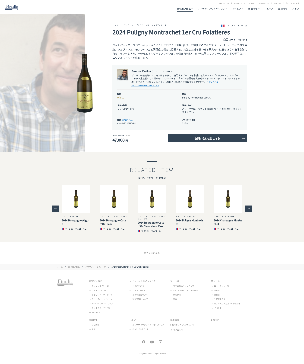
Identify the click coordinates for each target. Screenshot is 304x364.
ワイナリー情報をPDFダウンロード (145, 85)
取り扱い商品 (184, 8)
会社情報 (252, 8)
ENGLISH (277, 3)
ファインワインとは (100, 290)
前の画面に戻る (152, 253)
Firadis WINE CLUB (141, 329)
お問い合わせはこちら (207, 138)
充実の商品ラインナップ (183, 286)
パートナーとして (140, 290)
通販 (175, 299)
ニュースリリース (221, 286)
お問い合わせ (264, 3)
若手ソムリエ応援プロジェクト (227, 303)
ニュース (268, 8)
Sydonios (96, 312)
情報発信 (177, 294)
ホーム (60, 266)
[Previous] (55, 209)
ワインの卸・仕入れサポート (185, 290)
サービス (236, 8)
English (215, 319)
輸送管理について (140, 299)
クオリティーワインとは (102, 299)
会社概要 (95, 324)
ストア (295, 8)
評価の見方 (127, 119)
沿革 (93, 329)
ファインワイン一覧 (100, 286)
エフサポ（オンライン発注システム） (149, 324)
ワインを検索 (294, 3)
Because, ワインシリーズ (102, 303)
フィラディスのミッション (211, 8)
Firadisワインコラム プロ (244, 3)
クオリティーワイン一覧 (95, 266)
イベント (218, 308)
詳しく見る (213, 81)
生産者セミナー (220, 299)
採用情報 (283, 8)
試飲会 (217, 294)
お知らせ (218, 290)
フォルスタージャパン (101, 308)
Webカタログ (224, 3)
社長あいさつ (138, 286)
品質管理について (140, 294)
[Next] (248, 209)
